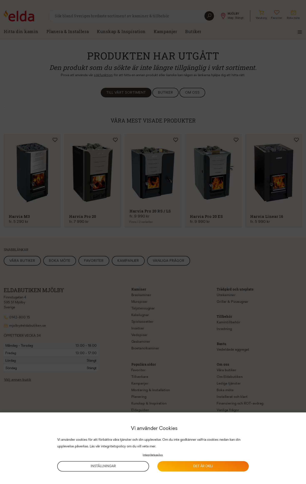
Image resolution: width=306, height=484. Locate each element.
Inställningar (103, 466)
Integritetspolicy (153, 455)
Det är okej (203, 466)
